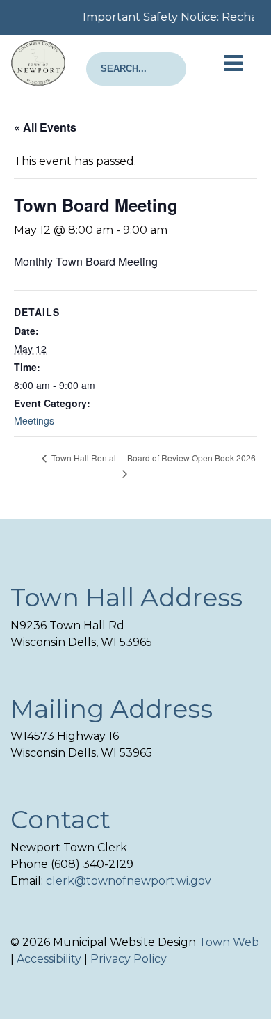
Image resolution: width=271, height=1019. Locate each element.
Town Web (229, 942)
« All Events (45, 127)
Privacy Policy (128, 958)
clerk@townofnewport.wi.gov (128, 880)
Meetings (34, 420)
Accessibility (49, 958)
